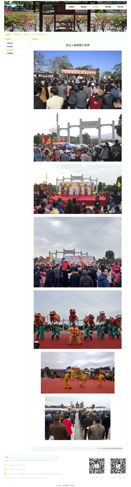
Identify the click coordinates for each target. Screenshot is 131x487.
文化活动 (26, 34)
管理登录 (72, 485)
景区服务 (17, 34)
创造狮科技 (66, 485)
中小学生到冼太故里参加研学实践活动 (112, 448)
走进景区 (8, 34)
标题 (6, 457)
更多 (56, 457)
